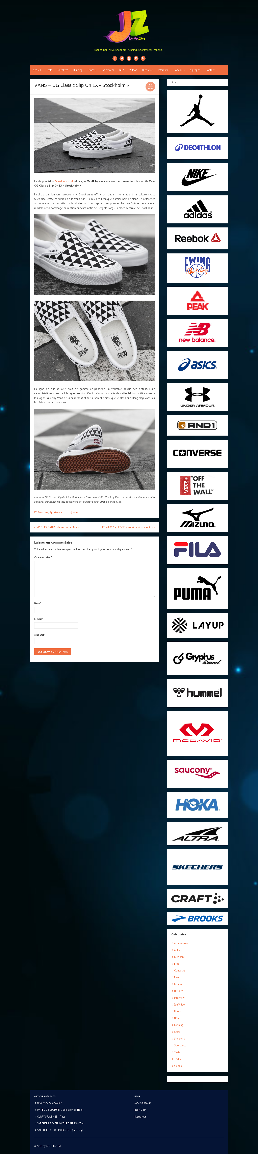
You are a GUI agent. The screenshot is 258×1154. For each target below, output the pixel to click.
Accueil (37, 70)
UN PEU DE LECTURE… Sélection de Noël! (60, 1109)
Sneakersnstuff (64, 181)
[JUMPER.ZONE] (129, 26)
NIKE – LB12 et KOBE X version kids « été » (127, 527)
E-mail (39, 619)
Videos (133, 70)
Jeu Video (179, 1004)
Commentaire (43, 557)
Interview (163, 70)
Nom (38, 603)
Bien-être (147, 70)
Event (177, 977)
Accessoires (181, 943)
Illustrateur (140, 1116)
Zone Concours (142, 1102)
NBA (121, 70)
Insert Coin (140, 1109)
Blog (176, 963)
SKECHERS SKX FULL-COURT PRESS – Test (60, 1123)
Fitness (92, 70)
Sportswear (107, 70)
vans (75, 512)
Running (77, 70)
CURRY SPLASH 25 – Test (51, 1116)
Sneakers (62, 70)
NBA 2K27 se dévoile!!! (49, 1102)
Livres (177, 1011)
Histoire (178, 990)
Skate (177, 1031)
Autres (178, 950)
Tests (49, 70)
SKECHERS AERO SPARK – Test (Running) (60, 1130)
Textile (178, 1059)
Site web (39, 634)
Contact (210, 70)
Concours (179, 70)
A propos (195, 70)
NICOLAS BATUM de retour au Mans (57, 527)
